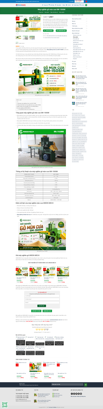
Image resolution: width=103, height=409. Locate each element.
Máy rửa (74, 23)
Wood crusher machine (55, 37)
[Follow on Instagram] (74, 394)
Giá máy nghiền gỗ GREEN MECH (23, 108)
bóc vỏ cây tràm (81, 115)
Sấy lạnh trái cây (83, 151)
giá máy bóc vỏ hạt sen (76, 135)
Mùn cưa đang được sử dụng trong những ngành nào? (81, 83)
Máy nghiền (61, 12)
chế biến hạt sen (75, 127)
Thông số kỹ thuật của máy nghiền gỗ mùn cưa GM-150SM (29, 104)
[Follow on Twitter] (76, 394)
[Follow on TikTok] (70, 1)
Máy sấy (74, 66)
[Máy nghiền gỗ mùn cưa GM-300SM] (63, 271)
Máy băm (75, 58)
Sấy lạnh (73, 145)
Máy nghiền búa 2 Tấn (62, 373)
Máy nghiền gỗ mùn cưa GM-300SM (62, 278)
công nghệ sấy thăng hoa (76, 131)
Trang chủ (41, 12)
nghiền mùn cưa (75, 141)
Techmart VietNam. (53, 407)
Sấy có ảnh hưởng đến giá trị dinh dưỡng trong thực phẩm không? (81, 97)
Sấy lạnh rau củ (82, 149)
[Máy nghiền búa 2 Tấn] (63, 367)
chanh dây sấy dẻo (79, 123)
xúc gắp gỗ (74, 159)
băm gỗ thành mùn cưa (76, 121)
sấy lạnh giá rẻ (74, 147)
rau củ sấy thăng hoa (82, 141)
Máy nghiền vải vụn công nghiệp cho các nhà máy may (49, 374)
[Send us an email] (71, 1)
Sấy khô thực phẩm (81, 143)
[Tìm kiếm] (86, 5)
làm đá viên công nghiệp (76, 137)
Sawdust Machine (48, 37)
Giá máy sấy (84, 135)
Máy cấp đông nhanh (76, 18)
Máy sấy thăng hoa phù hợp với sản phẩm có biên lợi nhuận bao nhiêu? (81, 77)
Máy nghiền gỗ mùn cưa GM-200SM (35, 278)
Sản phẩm (47, 12)
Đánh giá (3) (21, 43)
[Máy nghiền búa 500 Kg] (22, 367)
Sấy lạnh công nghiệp (80, 145)
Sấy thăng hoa (78, 153)
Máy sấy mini (74, 139)
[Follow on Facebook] (69, 1)
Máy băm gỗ (75, 46)
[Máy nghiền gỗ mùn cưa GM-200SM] (36, 271)
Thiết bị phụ (74, 26)
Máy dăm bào (76, 42)
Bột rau (73, 123)
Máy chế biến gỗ (54, 12)
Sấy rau (73, 153)
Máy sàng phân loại (77, 47)
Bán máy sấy (74, 113)
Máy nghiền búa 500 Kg (21, 373)
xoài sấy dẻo (81, 157)
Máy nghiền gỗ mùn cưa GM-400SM (21, 278)
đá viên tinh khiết (75, 161)
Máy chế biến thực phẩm (77, 28)
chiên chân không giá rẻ (76, 125)
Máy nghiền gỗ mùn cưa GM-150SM (49, 278)
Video (64, 5)
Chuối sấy (83, 125)
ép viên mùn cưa (80, 159)
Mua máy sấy (84, 137)
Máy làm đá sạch (76, 30)
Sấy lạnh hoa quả (81, 147)
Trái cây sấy (81, 155)
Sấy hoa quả (74, 143)
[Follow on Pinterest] (81, 394)
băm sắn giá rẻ (84, 121)
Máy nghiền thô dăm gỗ (77, 44)
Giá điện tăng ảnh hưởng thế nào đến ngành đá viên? (81, 104)
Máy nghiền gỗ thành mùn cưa (79, 49)
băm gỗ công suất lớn (76, 119)
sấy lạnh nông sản (75, 149)
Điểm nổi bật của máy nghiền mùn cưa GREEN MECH (27, 106)
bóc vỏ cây (80, 113)
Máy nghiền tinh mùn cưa (78, 51)
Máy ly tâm (74, 68)
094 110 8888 (78, 0)
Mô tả (17, 43)
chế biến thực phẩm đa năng (77, 129)
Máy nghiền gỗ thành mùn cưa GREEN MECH (27, 109)
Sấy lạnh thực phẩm (75, 151)
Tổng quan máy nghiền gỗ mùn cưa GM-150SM (26, 103)
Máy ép (73, 21)
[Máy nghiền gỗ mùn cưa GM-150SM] (49, 271)
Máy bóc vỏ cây (76, 55)
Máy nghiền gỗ (76, 38)
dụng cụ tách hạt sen (82, 133)
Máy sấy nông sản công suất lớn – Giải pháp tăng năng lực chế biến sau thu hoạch (81, 90)
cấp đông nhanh (75, 133)
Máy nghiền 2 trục (76, 53)
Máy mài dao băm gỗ (77, 56)
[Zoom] (17, 33)
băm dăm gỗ (74, 117)
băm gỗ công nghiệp (81, 117)
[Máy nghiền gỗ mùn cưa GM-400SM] (22, 271)
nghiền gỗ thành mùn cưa (82, 139)
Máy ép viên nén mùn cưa (78, 40)
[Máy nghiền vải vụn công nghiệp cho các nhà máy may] (49, 367)
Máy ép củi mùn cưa (77, 35)
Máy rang (74, 63)
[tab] (17, 43)
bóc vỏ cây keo (75, 115)
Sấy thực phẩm (75, 155)
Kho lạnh (74, 61)
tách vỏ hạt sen (75, 157)
